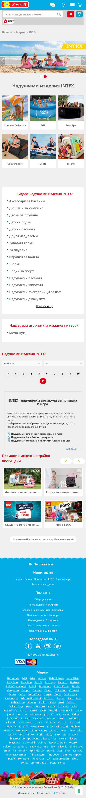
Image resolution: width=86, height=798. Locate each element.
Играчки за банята (24, 257)
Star (59, 750)
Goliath (71, 702)
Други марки (39, 762)
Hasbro (40, 706)
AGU (24, 678)
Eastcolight (11, 698)
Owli (75, 734)
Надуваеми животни (26, 285)
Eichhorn (49, 698)
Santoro (22, 746)
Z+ (48, 758)
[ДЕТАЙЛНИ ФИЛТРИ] (63, 5)
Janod (10, 714)
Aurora (42, 678)
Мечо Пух (17, 333)
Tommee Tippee (71, 754)
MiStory (8, 730)
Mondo (53, 730)
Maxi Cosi (74, 722)
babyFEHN (72, 678)
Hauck (51, 706)
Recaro (73, 742)
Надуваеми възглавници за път (35, 292)
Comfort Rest (15, 163)
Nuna (66, 734)
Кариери (54, 615)
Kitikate (25, 718)
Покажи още (44, 306)
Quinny (42, 742)
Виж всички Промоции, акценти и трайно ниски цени (42, 539)
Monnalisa (76, 730)
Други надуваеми (23, 236)
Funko (42, 702)
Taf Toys (77, 750)
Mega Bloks (37, 726)
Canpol (26, 690)
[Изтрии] (5, 21)
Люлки (14, 264)
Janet (80, 710)
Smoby (23, 750)
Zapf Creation (61, 758)
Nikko (30, 734)
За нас (28, 579)
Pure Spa (71, 125)
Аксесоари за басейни (27, 201)
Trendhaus (38, 758)
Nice (21, 734)
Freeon (31, 702)
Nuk (57, 734)
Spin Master (37, 750)
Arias (32, 678)
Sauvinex (35, 746)
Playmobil (29, 742)
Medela (23, 726)
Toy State (23, 758)
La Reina (38, 718)
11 (43, 381)
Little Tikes (25, 722)
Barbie (38, 682)
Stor (67, 750)
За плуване (18, 250)
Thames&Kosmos (16, 754)
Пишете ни (43, 564)
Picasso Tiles (49, 738)
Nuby (49, 734)
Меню (72, 5)
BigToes (74, 682)
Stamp (51, 750)
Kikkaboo (12, 718)
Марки (20, 32)
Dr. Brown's (70, 694)
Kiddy (75, 714)
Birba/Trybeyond (16, 686)
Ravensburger (64, 579)
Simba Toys (76, 746)
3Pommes (13, 678)
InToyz (71, 163)
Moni (64, 730)
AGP (43, 125)
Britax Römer (61, 686)
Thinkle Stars (36, 754)
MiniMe (75, 726)
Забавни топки (21, 243)
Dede (22, 694)
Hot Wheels (10, 710)
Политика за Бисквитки (43, 630)
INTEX (32, 32)
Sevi (53, 746)
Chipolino (60, 690)
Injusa (23, 710)
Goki (61, 702)
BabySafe (26, 682)
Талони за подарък (43, 584)
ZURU (75, 758)
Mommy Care (38, 730)
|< (8, 373)
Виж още (71, 449)
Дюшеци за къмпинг (26, 208)
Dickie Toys (34, 694)
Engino (61, 698)
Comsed (74, 690)
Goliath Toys (16, 706)
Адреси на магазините (36, 610)
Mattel (62, 722)
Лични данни (36, 620)
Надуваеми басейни (25, 278)
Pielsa (62, 738)
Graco (29, 706)
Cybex (12, 694)
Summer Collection (15, 125)
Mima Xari (62, 726)
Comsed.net (50, 787)
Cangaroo (13, 690)
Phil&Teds (14, 738)
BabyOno (12, 682)
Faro (78, 698)
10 (78, 373)
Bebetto (62, 682)
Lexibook (73, 718)
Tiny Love (53, 754)
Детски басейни (22, 229)
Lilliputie (11, 722)
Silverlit (62, 746)
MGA (50, 726)
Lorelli (38, 722)
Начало (7, 32)
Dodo (57, 694)
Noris (40, 734)
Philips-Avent (31, 738)
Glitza (52, 702)
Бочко (24, 762)
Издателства (57, 762)
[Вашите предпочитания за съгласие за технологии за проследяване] (79, 791)
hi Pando (63, 706)
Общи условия (43, 599)
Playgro (73, 738)
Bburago (50, 682)
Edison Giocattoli (31, 698)
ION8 (43, 710)
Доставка (57, 610)
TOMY (11, 758)
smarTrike (10, 750)
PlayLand (14, 742)
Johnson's (35, 714)
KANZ (66, 714)
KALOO (55, 714)
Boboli (32, 686)
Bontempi (45, 686)
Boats (43, 163)
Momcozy (22, 730)
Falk (70, 698)
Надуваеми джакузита (27, 299)
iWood (53, 710)
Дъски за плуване (23, 215)
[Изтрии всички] (70, 14)
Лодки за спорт (21, 271)
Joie (46, 714)
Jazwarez (22, 714)
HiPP (74, 706)
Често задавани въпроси (43, 604)
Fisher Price (18, 702)
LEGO (51, 579)
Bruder (76, 686)
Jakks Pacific (67, 710)
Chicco (48, 690)
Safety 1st (9, 746)
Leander (51, 718)
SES (46, 746)
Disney (48, 694)
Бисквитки (52, 620)
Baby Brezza (56, 678)
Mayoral (11, 726)
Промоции (40, 579)
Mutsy (12, 734)
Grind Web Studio (58, 793)
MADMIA (49, 722)
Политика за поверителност (43, 625)
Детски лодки (20, 222)
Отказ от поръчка (37, 615)
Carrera (37, 690)
